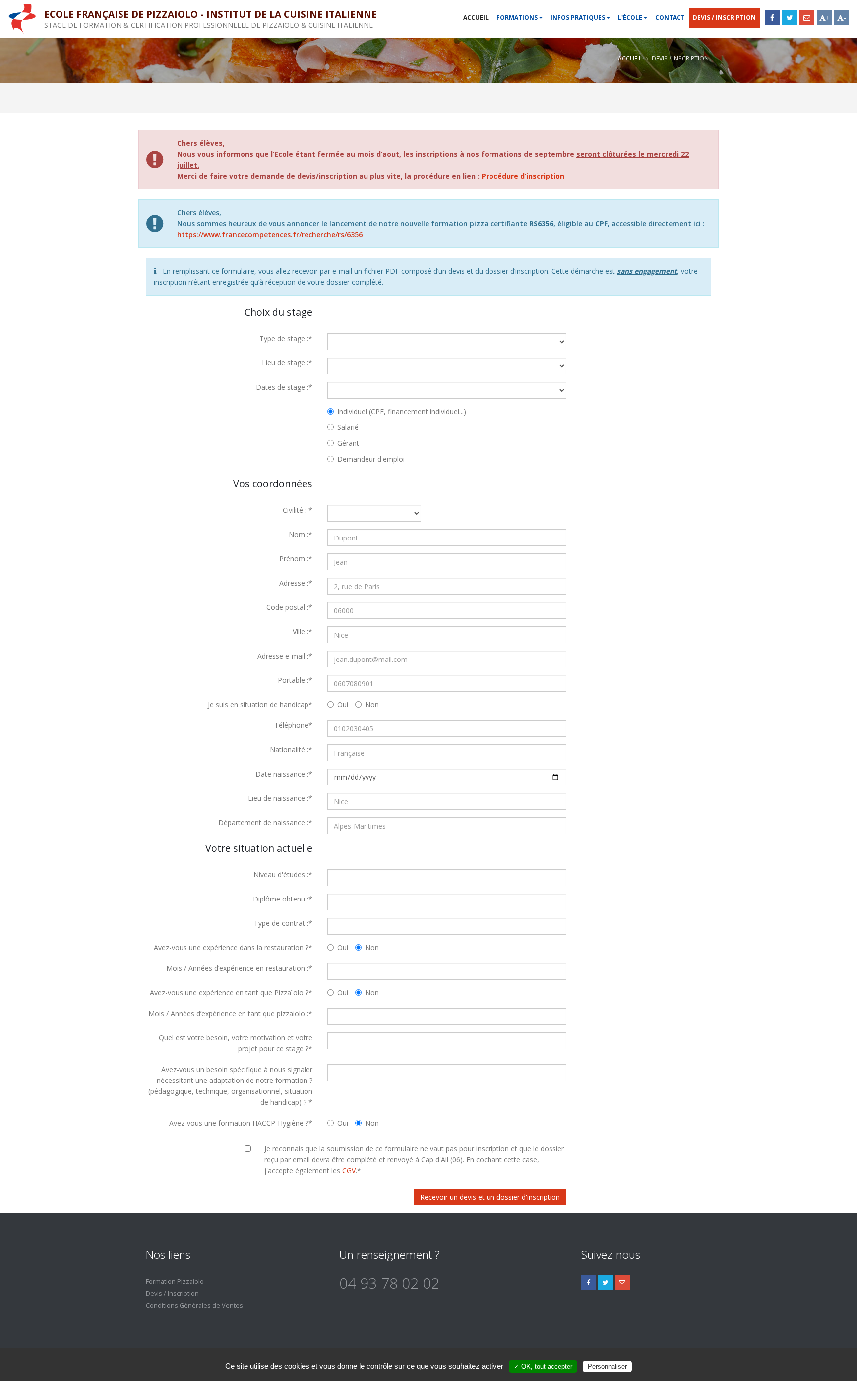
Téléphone (293, 725)
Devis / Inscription (724, 17)
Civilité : (297, 510)
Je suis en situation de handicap (260, 704)
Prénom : (295, 558)
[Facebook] (772, 17)
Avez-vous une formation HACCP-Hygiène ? (240, 1123)
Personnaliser (607, 1366)
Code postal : (289, 607)
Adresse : (295, 583)
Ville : (302, 631)
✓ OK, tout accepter (543, 1366)
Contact (670, 17)
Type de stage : (285, 338)
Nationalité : (291, 749)
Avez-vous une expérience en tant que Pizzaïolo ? (231, 992)
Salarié (348, 427)
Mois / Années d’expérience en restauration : (239, 968)
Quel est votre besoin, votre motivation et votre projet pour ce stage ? (235, 1043)
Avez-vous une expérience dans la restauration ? (233, 947)
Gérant (348, 443)
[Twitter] (789, 17)
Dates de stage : (284, 387)
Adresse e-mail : (284, 655)
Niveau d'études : (282, 874)
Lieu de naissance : (280, 798)
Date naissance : (283, 774)
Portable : (295, 680)
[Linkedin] (622, 1282)
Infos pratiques (579, 17)
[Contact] (806, 17)
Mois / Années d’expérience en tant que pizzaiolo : (230, 1013)
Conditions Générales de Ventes (194, 1305)
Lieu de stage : (287, 362)
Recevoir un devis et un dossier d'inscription (490, 1196)
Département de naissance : (265, 822)
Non (372, 704)
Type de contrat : (283, 923)
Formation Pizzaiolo (175, 1281)
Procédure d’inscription (523, 175)
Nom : (300, 534)
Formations (517, 17)
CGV (349, 1170)
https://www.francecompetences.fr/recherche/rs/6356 (270, 234)
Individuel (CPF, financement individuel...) (401, 411)
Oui (342, 704)
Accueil (476, 17)
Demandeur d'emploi (371, 459)
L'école (631, 17)
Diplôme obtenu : (282, 898)
